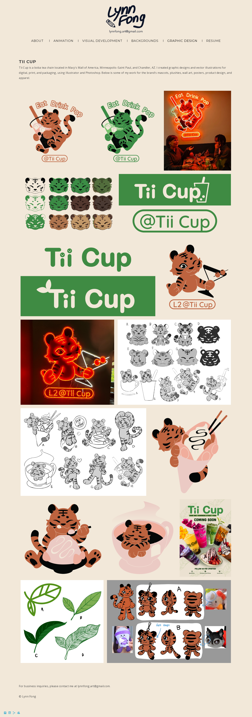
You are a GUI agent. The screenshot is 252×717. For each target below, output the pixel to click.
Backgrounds (144, 41)
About (37, 41)
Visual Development (102, 41)
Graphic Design (182, 41)
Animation (63, 41)
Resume (213, 41)
